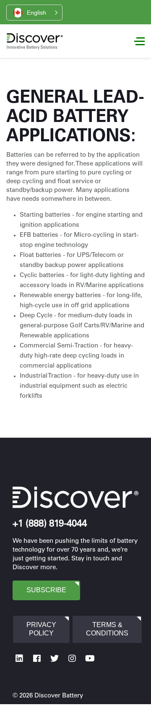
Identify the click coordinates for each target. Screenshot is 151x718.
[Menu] (139, 41)
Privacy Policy (41, 629)
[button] (34, 12)
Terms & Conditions (107, 629)
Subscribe (46, 590)
